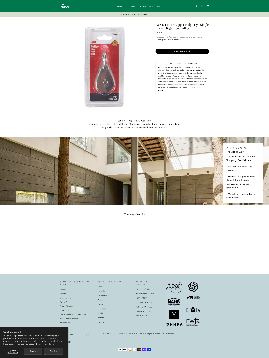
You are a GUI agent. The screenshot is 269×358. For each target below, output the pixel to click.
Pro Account (131, 6)
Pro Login (142, 6)
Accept (33, 351)
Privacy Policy (48, 343)
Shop (111, 6)
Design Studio (154, 6)
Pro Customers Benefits (69, 318)
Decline (53, 351)
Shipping (159, 39)
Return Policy (65, 302)
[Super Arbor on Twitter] (69, 341)
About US (63, 293)
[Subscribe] (87, 335)
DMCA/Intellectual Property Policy (73, 314)
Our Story (119, 6)
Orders (63, 289)
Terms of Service (66, 306)
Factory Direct (65, 322)
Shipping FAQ (65, 298)
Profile (62, 327)
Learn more (200, 37)
